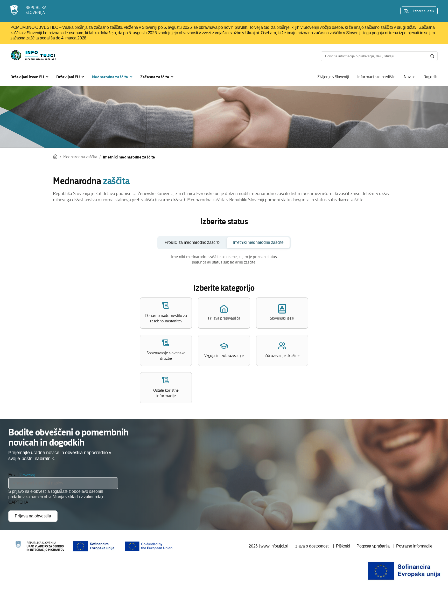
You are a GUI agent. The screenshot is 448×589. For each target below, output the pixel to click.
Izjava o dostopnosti (312, 546)
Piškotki (343, 546)
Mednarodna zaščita (110, 76)
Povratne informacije (414, 546)
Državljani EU (68, 76)
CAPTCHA (18, 502)
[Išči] (432, 56)
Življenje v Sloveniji (333, 76)
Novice (409, 76)
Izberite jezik (423, 11)
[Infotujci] (28, 11)
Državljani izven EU (27, 76)
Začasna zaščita (154, 76)
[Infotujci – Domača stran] (34, 55)
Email (13, 475)
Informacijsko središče (376, 76)
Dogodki (430, 76)
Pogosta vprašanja (373, 546)
